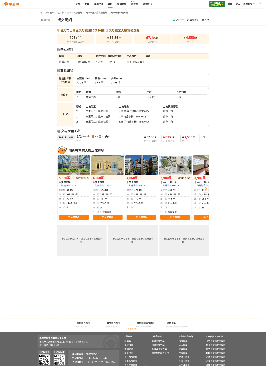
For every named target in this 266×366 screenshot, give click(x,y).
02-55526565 (91, 354)
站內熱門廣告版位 (160, 353)
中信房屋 (183, 353)
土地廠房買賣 (130, 361)
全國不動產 (184, 361)
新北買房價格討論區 (216, 345)
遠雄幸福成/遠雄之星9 (176, 326)
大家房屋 (183, 345)
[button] (206, 188)
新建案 (127, 341)
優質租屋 (128, 345)
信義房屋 (183, 341)
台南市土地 (111, 326)
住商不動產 (184, 357)
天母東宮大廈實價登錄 (96, 12)
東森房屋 (183, 349)
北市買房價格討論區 (216, 341)
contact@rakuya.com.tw (96, 358)
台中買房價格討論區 (216, 357)
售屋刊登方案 (158, 341)
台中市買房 (81, 326)
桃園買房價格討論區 (216, 353)
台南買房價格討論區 (216, 361)
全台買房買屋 (130, 357)
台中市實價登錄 (143, 326)
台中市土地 (111, 330)
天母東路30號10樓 (119, 12)
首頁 (40, 12)
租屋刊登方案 (158, 345)
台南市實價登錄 (143, 330)
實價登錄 (49, 12)
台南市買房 (81, 330)
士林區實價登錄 (74, 12)
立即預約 (75, 217)
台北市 (60, 12)
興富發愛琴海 (172, 330)
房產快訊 (128, 353)
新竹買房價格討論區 (216, 349)
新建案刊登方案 (159, 349)
